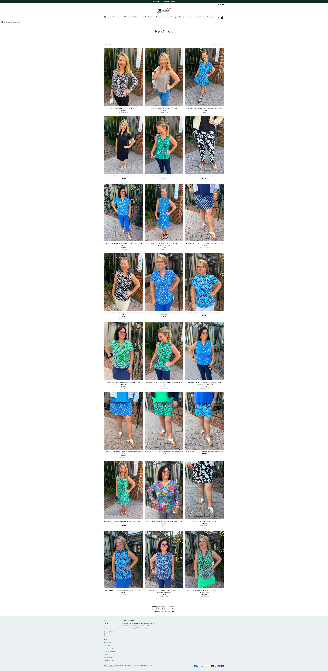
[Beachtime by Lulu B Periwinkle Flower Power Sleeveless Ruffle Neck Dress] (164, 212)
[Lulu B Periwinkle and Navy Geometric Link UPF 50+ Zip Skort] (204, 212)
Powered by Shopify (109, 666)
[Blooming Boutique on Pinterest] (221, 5)
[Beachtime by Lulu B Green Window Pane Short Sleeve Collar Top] (123, 351)
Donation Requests (110, 651)
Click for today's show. (158, 1)
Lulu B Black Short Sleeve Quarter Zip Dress (123, 176)
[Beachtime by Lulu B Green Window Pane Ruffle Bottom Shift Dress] (123, 490)
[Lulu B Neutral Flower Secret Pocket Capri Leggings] (204, 145)
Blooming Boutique (118, 665)
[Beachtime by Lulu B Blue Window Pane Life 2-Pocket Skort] (204, 421)
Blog (105, 639)
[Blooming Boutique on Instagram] (218, 5)
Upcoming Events (109, 648)
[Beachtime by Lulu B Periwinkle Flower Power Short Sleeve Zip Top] (123, 212)
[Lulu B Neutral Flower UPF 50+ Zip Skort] (204, 490)
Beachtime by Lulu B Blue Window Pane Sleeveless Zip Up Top (123, 590)
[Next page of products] (176, 608)
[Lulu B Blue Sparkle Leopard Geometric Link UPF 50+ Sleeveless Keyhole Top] (164, 559)
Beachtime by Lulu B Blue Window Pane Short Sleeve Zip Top (204, 313)
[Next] (216, 17)
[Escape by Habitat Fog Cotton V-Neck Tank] (164, 77)
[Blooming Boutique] (164, 10)
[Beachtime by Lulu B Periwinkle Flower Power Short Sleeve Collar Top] (164, 282)
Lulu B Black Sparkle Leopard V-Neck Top (123, 108)
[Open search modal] (105, 17)
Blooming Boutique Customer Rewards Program (110, 634)
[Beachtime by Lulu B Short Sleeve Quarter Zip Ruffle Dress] (204, 77)
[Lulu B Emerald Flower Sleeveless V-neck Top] (164, 145)
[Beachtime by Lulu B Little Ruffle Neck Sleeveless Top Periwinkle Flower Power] (204, 351)
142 (172, 608)
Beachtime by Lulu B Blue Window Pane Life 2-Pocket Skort (204, 452)
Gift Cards (107, 642)
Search (106, 624)
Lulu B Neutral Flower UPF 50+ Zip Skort (204, 521)
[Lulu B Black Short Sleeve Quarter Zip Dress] (123, 145)
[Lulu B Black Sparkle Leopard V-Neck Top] (123, 77)
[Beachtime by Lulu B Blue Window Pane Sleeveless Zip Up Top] (123, 559)
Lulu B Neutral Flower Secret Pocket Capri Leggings (204, 176)
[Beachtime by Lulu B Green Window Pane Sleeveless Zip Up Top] (164, 351)
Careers (106, 654)
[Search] (2, 22)
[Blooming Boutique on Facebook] (216, 5)
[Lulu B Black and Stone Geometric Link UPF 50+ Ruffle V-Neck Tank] (123, 282)
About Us (107, 645)
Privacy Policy (108, 657)
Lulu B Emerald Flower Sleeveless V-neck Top (164, 176)
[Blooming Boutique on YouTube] (223, 5)
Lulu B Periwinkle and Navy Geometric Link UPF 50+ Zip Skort (204, 243)
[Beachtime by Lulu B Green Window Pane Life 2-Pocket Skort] (164, 421)
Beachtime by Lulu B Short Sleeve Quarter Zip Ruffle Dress (204, 108)
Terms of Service (109, 661)
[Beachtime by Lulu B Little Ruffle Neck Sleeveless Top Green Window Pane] (204, 559)
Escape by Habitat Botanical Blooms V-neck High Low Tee (164, 521)
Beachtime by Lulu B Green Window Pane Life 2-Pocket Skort (164, 452)
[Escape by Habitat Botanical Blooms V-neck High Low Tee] (164, 490)
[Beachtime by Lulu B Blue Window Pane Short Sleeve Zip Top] (204, 282)
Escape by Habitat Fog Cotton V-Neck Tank (164, 108)
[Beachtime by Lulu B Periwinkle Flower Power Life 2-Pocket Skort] (123, 421)
